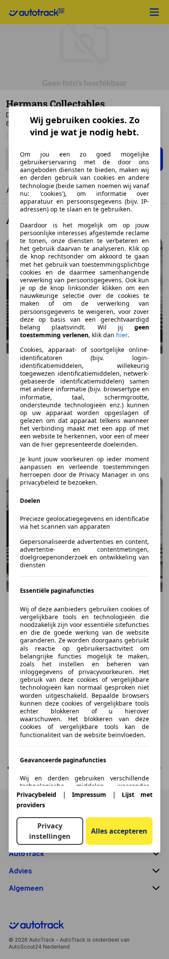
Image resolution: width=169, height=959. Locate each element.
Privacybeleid (36, 794)
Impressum (89, 794)
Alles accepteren (119, 831)
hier (122, 335)
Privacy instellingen (50, 831)
